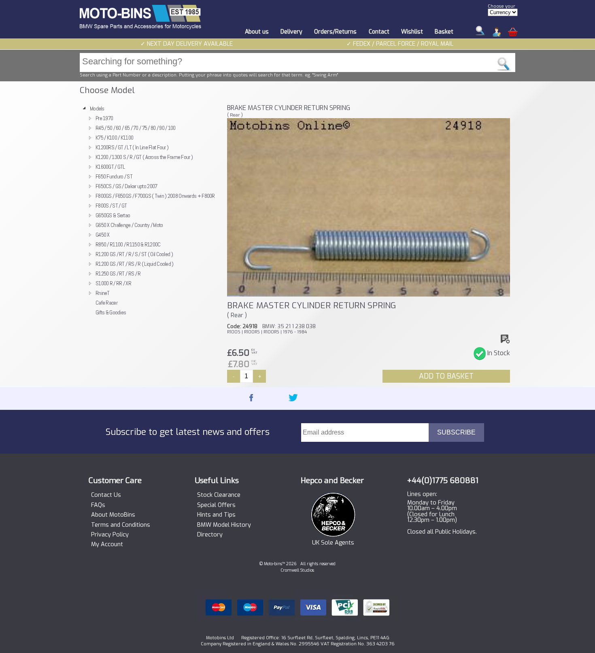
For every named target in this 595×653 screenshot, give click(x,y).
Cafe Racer (106, 302)
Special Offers (216, 505)
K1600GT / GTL (110, 166)
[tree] (150, 210)
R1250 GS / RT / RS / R (118, 273)
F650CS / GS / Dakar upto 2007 (126, 186)
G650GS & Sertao (113, 215)
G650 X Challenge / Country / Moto (129, 225)
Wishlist (412, 32)
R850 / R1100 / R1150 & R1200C (128, 244)
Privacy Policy (110, 535)
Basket (444, 32)
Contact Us (106, 495)
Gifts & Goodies (111, 312)
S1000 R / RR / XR (113, 283)
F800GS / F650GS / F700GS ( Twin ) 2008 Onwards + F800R (155, 195)
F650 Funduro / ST (114, 176)
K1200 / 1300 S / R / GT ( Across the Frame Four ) (144, 157)
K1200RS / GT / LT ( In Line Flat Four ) (132, 147)
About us (257, 32)
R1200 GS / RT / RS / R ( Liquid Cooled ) (135, 263)
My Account (107, 544)
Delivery (291, 32)
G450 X (103, 234)
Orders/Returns (335, 32)
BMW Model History (224, 525)
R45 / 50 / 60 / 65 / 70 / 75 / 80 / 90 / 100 (136, 127)
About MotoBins (113, 515)
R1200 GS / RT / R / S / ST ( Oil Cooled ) (134, 254)
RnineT (103, 293)
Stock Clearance (218, 495)
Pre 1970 (104, 118)
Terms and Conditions (120, 525)
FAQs (98, 505)
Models (97, 108)
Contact (379, 32)
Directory (210, 535)
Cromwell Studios (297, 570)
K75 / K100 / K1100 (114, 137)
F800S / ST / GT (111, 205)
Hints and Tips (216, 515)
